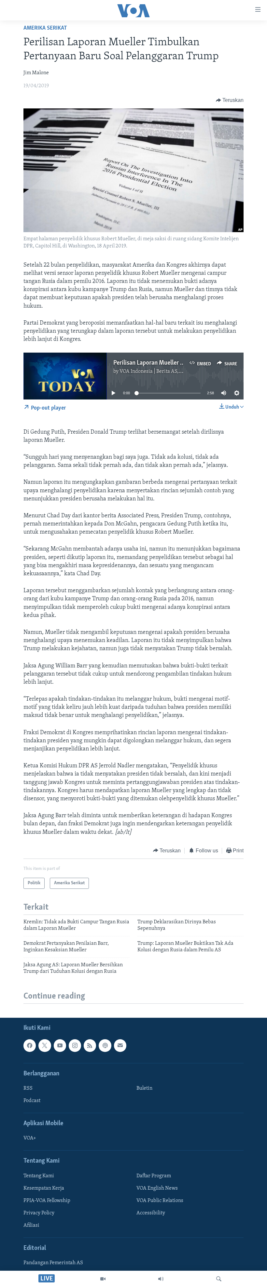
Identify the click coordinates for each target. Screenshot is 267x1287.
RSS (28, 1088)
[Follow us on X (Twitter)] (44, 1046)
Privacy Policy (38, 1213)
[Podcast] (105, 1046)
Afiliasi (31, 1225)
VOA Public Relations (159, 1200)
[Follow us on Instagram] (75, 1046)
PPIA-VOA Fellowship (46, 1200)
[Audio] (161, 1279)
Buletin (144, 1088)
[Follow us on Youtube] (60, 1046)
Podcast (31, 1100)
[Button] (230, 100)
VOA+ (29, 1138)
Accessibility (150, 1213)
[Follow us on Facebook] (29, 1046)
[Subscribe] (120, 1046)
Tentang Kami (38, 1176)
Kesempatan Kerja (43, 1188)
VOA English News (157, 1188)
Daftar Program (153, 1176)
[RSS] (90, 1046)
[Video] (103, 1279)
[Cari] (219, 1279)
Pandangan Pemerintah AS (53, 1263)
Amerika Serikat (45, 28)
